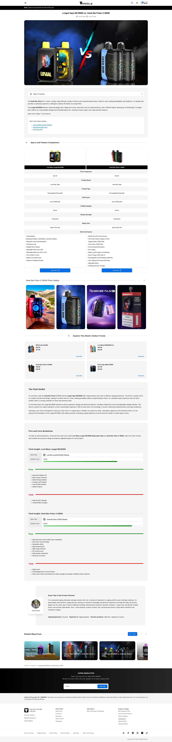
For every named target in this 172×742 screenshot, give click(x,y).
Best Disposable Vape (40, 127)
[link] (55, 163)
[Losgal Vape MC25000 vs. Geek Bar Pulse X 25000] (117, 650)
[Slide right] (144, 280)
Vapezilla (137, 739)
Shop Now (79, 356)
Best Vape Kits (38, 129)
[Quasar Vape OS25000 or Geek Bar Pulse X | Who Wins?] (80, 650)
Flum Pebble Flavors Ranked (42, 125)
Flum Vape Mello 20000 (105, 364)
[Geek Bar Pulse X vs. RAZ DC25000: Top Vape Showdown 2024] (42, 650)
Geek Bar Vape (116, 184)
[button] (25, 3)
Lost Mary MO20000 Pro (106, 345)
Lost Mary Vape (55, 184)
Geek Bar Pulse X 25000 (44, 364)
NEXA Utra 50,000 (42, 345)
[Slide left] (139, 280)
